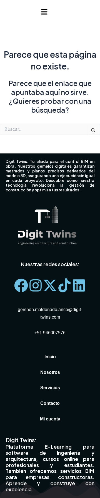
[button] (44, 12)
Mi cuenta (50, 418)
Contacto (50, 403)
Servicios (50, 387)
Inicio (50, 356)
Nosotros (50, 372)
